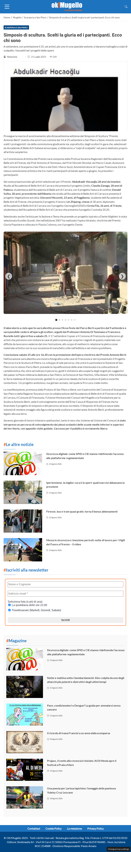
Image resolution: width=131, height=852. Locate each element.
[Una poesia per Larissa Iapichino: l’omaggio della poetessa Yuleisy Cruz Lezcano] (24, 797)
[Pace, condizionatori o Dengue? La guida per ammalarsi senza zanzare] (24, 714)
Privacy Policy (95, 828)
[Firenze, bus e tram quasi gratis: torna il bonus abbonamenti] (23, 521)
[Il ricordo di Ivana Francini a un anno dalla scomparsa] (24, 742)
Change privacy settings (118, 849)
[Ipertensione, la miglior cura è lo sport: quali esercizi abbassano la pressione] (23, 492)
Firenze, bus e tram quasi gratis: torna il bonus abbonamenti (82, 511)
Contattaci (33, 828)
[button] (126, 6)
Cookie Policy (54, 828)
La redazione (74, 828)
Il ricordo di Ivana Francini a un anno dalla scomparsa (78, 733)
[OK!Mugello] (67, 6)
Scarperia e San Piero (16, 27)
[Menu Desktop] (7, 7)
